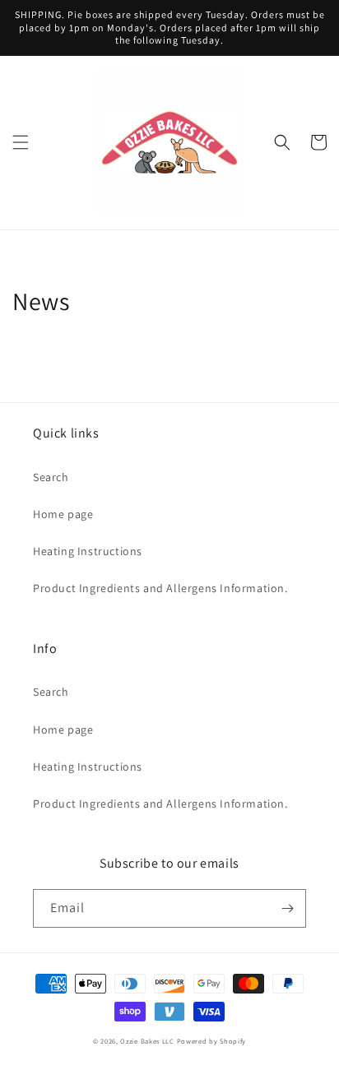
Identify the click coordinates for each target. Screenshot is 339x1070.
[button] (20, 142)
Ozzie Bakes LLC (147, 1040)
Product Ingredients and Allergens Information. (160, 588)
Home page (63, 514)
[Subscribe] (287, 908)
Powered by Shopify (212, 1040)
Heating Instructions (87, 551)
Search (51, 477)
